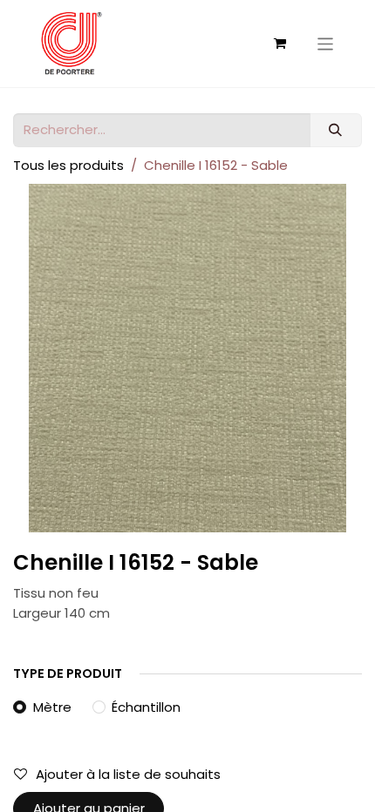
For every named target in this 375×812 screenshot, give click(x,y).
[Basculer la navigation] (325, 43)
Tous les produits (68, 165)
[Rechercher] (336, 130)
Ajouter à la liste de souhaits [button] (128, 774)
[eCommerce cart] (279, 43)
